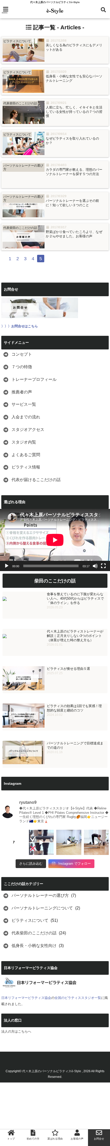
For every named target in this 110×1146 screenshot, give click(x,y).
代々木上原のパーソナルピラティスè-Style (51, 1071)
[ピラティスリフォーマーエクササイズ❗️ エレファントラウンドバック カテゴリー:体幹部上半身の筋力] (96, 842)
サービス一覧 (24, 404)
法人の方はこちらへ (16, 1031)
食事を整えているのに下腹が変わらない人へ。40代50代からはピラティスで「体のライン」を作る (75, 598)
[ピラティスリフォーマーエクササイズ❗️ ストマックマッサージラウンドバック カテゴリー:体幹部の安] (68, 842)
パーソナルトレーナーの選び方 (40, 895)
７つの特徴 (22, 367)
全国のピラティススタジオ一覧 (77, 998)
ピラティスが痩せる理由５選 (68, 669)
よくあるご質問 (26, 455)
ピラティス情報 (26, 467)
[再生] (6, 566)
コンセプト (22, 354)
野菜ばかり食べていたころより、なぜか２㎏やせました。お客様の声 (74, 234)
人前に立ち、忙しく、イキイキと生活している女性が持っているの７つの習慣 (74, 112)
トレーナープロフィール (34, 379)
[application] (55, 540)
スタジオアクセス (28, 429)
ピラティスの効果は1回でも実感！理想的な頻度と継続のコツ (74, 708)
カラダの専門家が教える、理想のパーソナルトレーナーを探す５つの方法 (74, 172)
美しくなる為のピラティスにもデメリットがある (74, 47)
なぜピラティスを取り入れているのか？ (72, 141)
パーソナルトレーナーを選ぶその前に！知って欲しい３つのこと (72, 203)
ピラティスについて (30, 920)
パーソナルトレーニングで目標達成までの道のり (75, 745)
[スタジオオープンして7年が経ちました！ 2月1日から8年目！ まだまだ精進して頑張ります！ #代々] (13, 842)
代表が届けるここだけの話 (36, 479)
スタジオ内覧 (24, 442)
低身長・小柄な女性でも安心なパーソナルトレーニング (74, 78)
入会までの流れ (26, 417)
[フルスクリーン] (103, 566)
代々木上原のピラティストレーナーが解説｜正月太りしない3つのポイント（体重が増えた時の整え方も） (75, 635)
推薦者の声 (22, 392)
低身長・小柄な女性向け (34, 945)
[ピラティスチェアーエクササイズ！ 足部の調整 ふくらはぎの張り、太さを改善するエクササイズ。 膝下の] (41, 842)
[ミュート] (95, 566)
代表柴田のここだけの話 (34, 933)
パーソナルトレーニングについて (42, 908)
